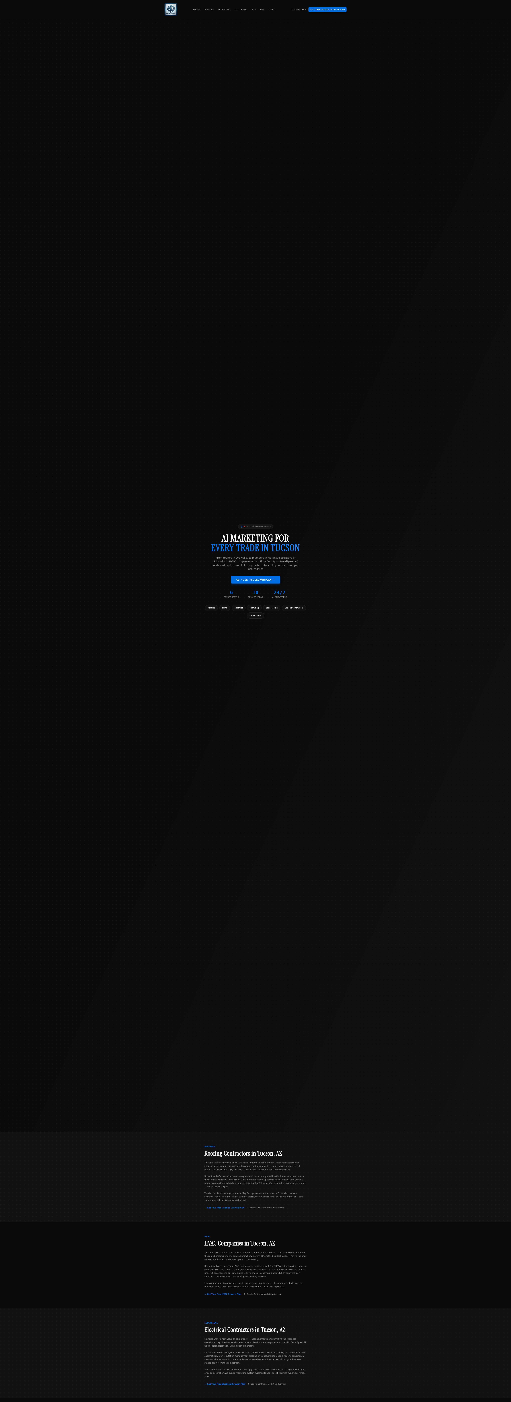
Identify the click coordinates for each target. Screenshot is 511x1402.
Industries (209, 9)
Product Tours (224, 9)
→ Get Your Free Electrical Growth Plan (225, 1383)
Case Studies (240, 9)
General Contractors (294, 607)
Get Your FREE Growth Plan (254, 579)
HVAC (224, 607)
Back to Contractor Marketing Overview (267, 1207)
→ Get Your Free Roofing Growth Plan (224, 1207)
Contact (272, 9)
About (253, 9)
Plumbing (254, 607)
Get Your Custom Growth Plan (327, 9)
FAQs (262, 9)
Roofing (211, 607)
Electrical (238, 607)
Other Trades (255, 615)
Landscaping (272, 607)
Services (196, 9)
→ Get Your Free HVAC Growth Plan (222, 1294)
